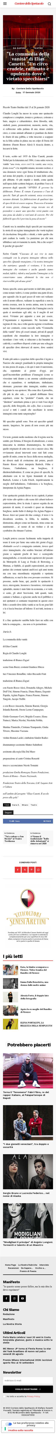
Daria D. (16, 805)
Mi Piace (47, 821)
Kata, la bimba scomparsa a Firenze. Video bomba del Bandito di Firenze (34, 970)
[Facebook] (18, 870)
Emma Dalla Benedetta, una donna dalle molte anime (34, 983)
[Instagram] (14, 1298)
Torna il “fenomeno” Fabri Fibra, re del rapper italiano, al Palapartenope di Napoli (26, 1095)
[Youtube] (22, 1298)
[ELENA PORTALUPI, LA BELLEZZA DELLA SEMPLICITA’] (10, 1024)
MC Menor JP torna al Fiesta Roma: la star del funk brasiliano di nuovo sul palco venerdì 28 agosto (27, 1351)
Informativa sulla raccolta (18, 1430)
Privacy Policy (33, 1396)
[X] (25, 870)
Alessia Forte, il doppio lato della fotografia (34, 997)
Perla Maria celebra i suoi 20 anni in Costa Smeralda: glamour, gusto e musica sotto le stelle (28, 1340)
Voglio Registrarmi (26, 1389)
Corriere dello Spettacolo (30, 88)
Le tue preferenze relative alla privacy (31, 1424)
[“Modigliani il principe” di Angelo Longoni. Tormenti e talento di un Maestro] (28, 1220)
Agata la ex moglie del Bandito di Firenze (36, 1011)
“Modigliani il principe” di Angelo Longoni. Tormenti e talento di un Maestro (28, 1243)
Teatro (38, 48)
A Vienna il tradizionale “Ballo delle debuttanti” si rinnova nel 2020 (39, 840)
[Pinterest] (31, 870)
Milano (25, 805)
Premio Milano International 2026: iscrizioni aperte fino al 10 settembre (27, 1361)
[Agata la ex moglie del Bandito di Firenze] (10, 1010)
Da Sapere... (20, 48)
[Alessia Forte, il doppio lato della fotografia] (10, 997)
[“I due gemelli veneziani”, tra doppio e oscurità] (28, 1122)
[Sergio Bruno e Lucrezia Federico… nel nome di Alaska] (28, 1171)
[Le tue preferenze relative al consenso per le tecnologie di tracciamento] (5, 1429)
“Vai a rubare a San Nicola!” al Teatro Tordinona (14, 838)
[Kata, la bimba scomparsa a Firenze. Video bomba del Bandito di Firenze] (10, 970)
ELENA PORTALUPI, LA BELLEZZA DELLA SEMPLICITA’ (36, 1024)
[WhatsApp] (38, 870)
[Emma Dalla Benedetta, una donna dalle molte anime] (10, 983)
